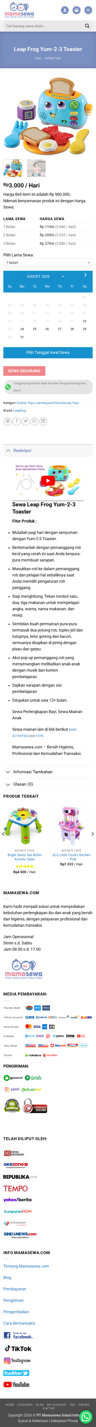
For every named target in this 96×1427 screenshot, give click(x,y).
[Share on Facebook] (17, 421)
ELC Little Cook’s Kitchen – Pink (71, 857)
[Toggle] (8, 450)
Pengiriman (13, 1300)
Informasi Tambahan (33, 771)
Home (9, 1404)
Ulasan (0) (23, 784)
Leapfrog (19, 410)
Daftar (48, 1408)
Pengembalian (16, 1312)
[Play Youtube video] (47, 481)
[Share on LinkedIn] (43, 421)
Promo (84, 1404)
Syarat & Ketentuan (33, 1421)
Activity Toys (53, 58)
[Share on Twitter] (25, 421)
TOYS (39, 736)
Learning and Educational (53, 403)
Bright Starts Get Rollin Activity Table (25, 857)
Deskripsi (22, 450)
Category (25, 1404)
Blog (7, 1277)
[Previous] (11, 116)
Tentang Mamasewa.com (26, 1266)
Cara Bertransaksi (19, 1323)
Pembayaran (14, 1289)
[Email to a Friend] (34, 421)
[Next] (85, 116)
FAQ (72, 1404)
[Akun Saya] (65, 10)
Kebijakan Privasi (64, 1421)
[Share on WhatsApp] (8, 421)
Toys (38, 58)
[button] (76, 10)
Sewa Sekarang (24, 371)
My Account (57, 1404)
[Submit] (87, 25)
